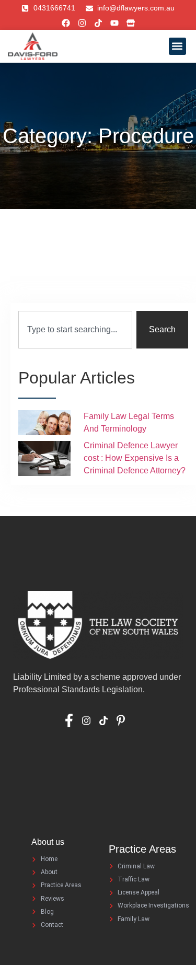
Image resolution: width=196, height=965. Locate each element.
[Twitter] (106, 720)
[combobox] (75, 329)
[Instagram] (82, 23)
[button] (177, 46)
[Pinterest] (124, 720)
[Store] (130, 23)
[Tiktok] (98, 23)
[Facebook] (66, 23)
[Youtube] (114, 23)
